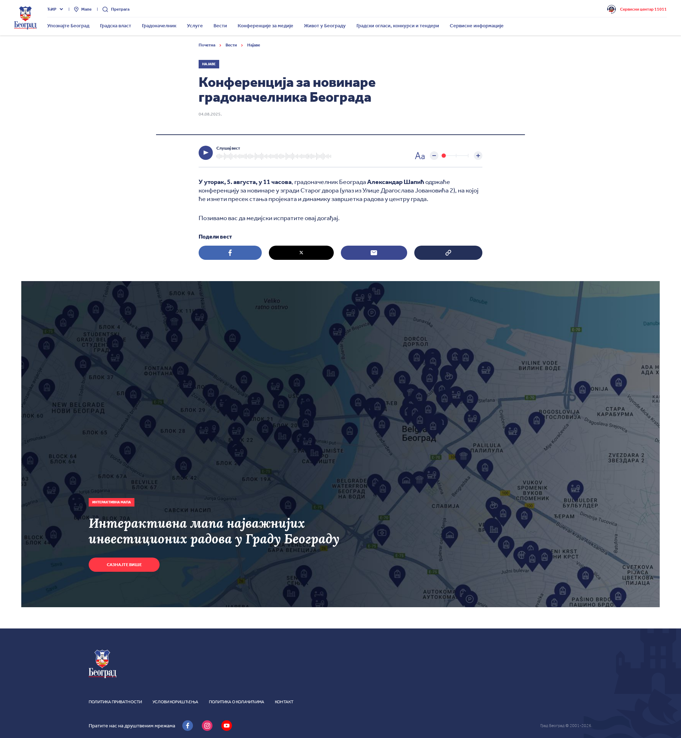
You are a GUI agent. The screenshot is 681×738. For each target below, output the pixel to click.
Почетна (207, 45)
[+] (478, 155)
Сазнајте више (124, 564)
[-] (434, 155)
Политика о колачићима (236, 701)
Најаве (253, 45)
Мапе (86, 9)
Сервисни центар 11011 (643, 9)
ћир (51, 9)
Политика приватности (115, 701)
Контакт (284, 701)
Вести (232, 45)
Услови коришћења (175, 701)
